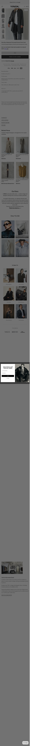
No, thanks (7, 378)
